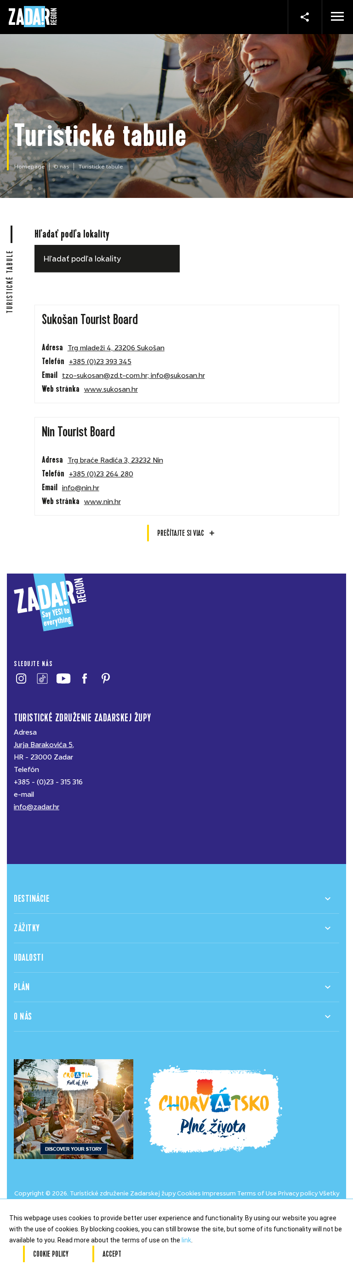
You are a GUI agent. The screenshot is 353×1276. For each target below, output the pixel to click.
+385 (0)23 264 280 (101, 474)
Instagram (21, 678)
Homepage (29, 166)
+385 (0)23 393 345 (100, 361)
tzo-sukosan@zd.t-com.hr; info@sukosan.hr (133, 375)
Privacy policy (298, 1193)
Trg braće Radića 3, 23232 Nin (115, 460)
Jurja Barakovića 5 (43, 744)
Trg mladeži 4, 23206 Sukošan (116, 348)
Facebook (84, 678)
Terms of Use (257, 1193)
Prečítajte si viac (180, 533)
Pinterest (105, 678)
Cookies (189, 1193)
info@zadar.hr (36, 807)
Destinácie (31, 899)
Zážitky (27, 928)
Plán (21, 987)
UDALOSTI (28, 957)
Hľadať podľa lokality (71, 234)
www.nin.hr (102, 501)
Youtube (63, 678)
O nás (61, 166)
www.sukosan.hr (111, 389)
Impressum (219, 1193)
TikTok (42, 678)
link (186, 1240)
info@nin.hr (80, 488)
